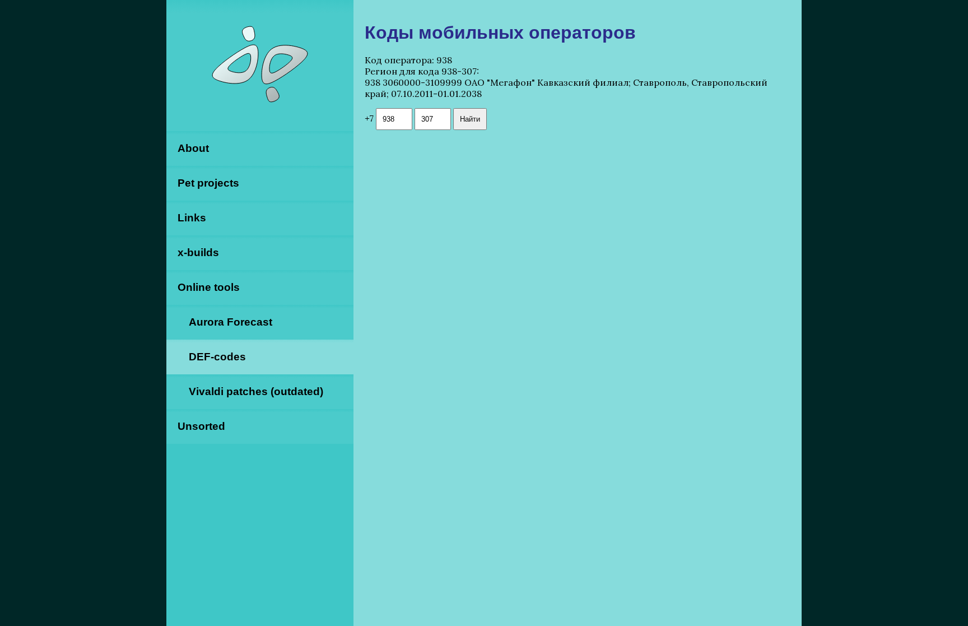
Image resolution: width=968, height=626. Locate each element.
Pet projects (208, 183)
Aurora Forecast (230, 322)
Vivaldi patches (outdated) (256, 391)
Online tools (209, 287)
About (193, 148)
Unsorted (201, 426)
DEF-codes (217, 357)
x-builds (198, 252)
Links (192, 218)
